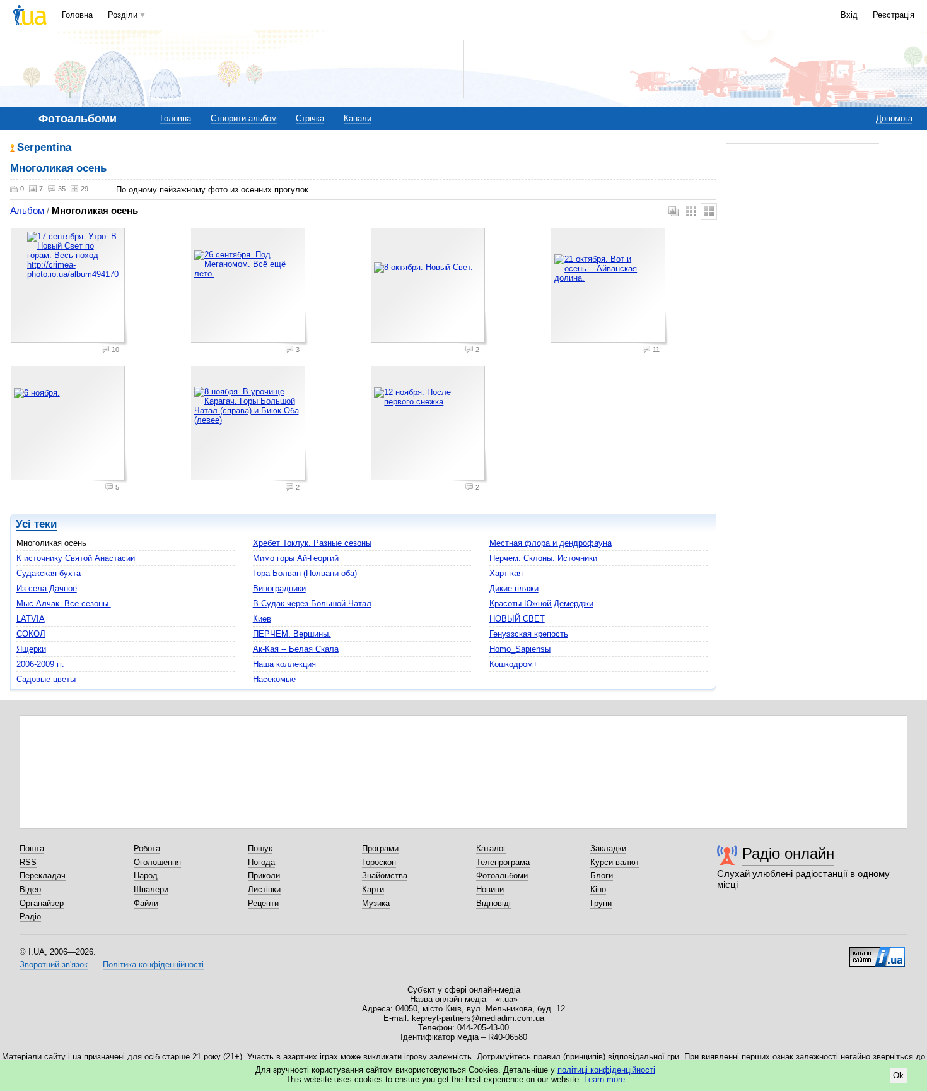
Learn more (604, 1079)
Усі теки (36, 524)
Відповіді (493, 903)
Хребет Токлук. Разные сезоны (312, 543)
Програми (380, 848)
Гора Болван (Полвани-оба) (305, 573)
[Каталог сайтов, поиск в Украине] (877, 952)
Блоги (601, 875)
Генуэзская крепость (528, 634)
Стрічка (310, 118)
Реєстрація (893, 15)
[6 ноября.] (69, 424)
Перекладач (43, 875)
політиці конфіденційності (606, 1070)
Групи (601, 903)
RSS (28, 862)
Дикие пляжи (514, 588)
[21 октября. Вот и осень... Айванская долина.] (609, 287)
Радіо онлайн (788, 853)
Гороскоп (379, 862)
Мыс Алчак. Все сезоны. (63, 603)
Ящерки (31, 649)
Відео (30, 889)
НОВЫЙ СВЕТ (517, 618)
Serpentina (44, 148)
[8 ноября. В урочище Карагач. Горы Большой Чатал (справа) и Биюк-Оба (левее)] (249, 424)
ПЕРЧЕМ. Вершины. (292, 634)
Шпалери (151, 889)
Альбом (27, 210)
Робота (147, 848)
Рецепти (263, 903)
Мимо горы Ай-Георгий (296, 558)
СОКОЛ (30, 634)
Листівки (264, 889)
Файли (146, 903)
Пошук (260, 848)
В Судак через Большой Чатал (312, 603)
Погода (261, 862)
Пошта (32, 848)
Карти (373, 889)
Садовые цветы (46, 679)
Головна (77, 15)
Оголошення (157, 862)
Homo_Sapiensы (520, 649)
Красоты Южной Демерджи (541, 603)
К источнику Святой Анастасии (75, 558)
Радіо (30, 916)
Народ (146, 875)
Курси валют (614, 862)
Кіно (598, 889)
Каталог (491, 848)
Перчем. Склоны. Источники (543, 558)
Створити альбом (244, 118)
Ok (898, 1075)
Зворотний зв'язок (54, 964)
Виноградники (279, 588)
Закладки (608, 848)
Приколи (264, 875)
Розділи (122, 15)
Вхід (849, 15)
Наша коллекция (284, 664)
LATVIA (30, 618)
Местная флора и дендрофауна (550, 543)
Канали (357, 118)
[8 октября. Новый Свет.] (429, 287)
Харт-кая (506, 573)
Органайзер (42, 903)
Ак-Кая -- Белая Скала (296, 649)
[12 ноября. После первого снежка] (429, 424)
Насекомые (274, 679)
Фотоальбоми (502, 875)
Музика (376, 903)
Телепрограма (503, 862)
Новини (490, 889)
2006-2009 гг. (40, 664)
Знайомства (384, 875)
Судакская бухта (48, 573)
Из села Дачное (46, 588)
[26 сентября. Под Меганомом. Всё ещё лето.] (249, 287)
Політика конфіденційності (153, 964)
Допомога (894, 118)
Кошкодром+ (513, 664)
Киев (262, 618)
